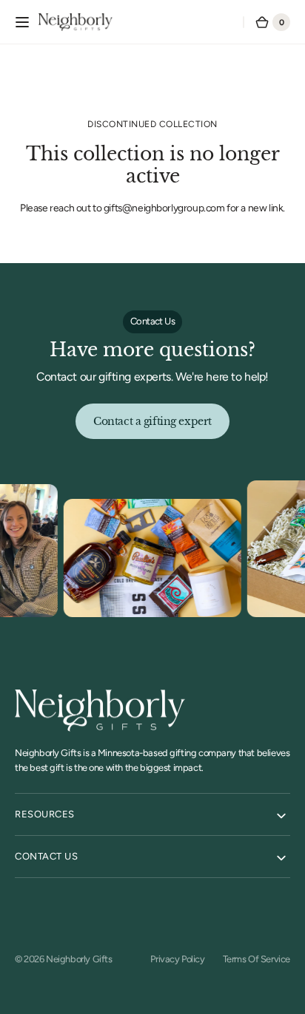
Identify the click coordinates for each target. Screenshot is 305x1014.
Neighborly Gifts (79, 958)
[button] (22, 22)
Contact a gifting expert (152, 421)
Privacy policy (177, 958)
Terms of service (256, 958)
